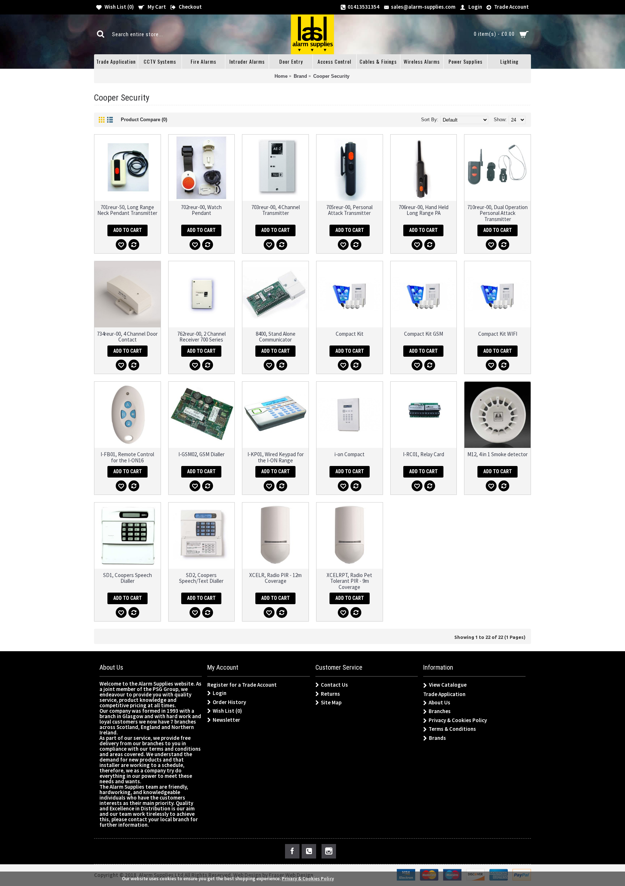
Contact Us (334, 684)
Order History (229, 702)
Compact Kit (349, 333)
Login (219, 693)
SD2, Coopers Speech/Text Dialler (201, 578)
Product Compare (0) (144, 119)
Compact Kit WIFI (497, 333)
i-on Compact (350, 454)
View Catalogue (448, 684)
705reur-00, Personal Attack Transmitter (349, 210)
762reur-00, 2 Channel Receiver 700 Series (201, 336)
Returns (330, 693)
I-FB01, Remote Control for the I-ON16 (127, 457)
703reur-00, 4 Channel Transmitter (275, 210)
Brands (437, 737)
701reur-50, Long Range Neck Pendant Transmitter (127, 210)
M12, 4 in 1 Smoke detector (497, 454)
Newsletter (226, 719)
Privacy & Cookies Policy (458, 720)
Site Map (331, 702)
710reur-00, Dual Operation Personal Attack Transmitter (497, 213)
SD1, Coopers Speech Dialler (127, 578)
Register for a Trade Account (242, 684)
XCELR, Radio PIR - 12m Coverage (275, 578)
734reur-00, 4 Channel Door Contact (127, 336)
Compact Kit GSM (423, 333)
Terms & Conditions (452, 728)
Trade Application (444, 694)
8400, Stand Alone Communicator (276, 336)
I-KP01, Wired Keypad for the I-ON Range (275, 457)
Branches (440, 711)
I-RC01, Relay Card (423, 454)
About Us (439, 702)
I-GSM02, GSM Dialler (201, 454)
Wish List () (227, 710)
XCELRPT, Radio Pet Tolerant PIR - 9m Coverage (349, 581)
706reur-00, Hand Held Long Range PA (423, 210)
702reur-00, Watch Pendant (201, 210)
